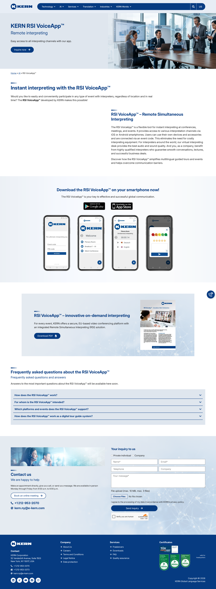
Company (139, 455)
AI (19, 73)
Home (13, 73)
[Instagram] (38, 580)
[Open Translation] (95, 6)
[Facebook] (32, 580)
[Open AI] (63, 6)
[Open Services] (78, 6)
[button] (201, 7)
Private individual (122, 455)
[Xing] (19, 580)
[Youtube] (25, 580)
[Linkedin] (13, 580)
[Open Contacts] (211, 294)
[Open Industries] (111, 6)
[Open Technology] (55, 6)
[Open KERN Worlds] (131, 6)
